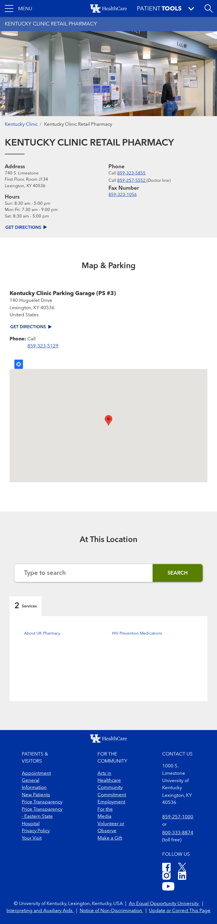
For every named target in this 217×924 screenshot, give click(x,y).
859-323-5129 (42, 346)
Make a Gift (109, 838)
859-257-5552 (132, 181)
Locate (18, 364)
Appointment (36, 773)
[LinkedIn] (182, 876)
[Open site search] (208, 8)
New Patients (36, 795)
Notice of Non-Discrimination (111, 910)
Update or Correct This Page (180, 910)
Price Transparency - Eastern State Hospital (42, 816)
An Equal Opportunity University (164, 903)
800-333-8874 (177, 833)
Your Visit (32, 838)
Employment (111, 802)
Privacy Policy (36, 831)
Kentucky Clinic (21, 124)
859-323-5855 (131, 173)
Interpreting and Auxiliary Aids (40, 910)
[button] (18, 8)
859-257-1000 (177, 817)
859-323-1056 (122, 195)
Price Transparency (42, 802)
